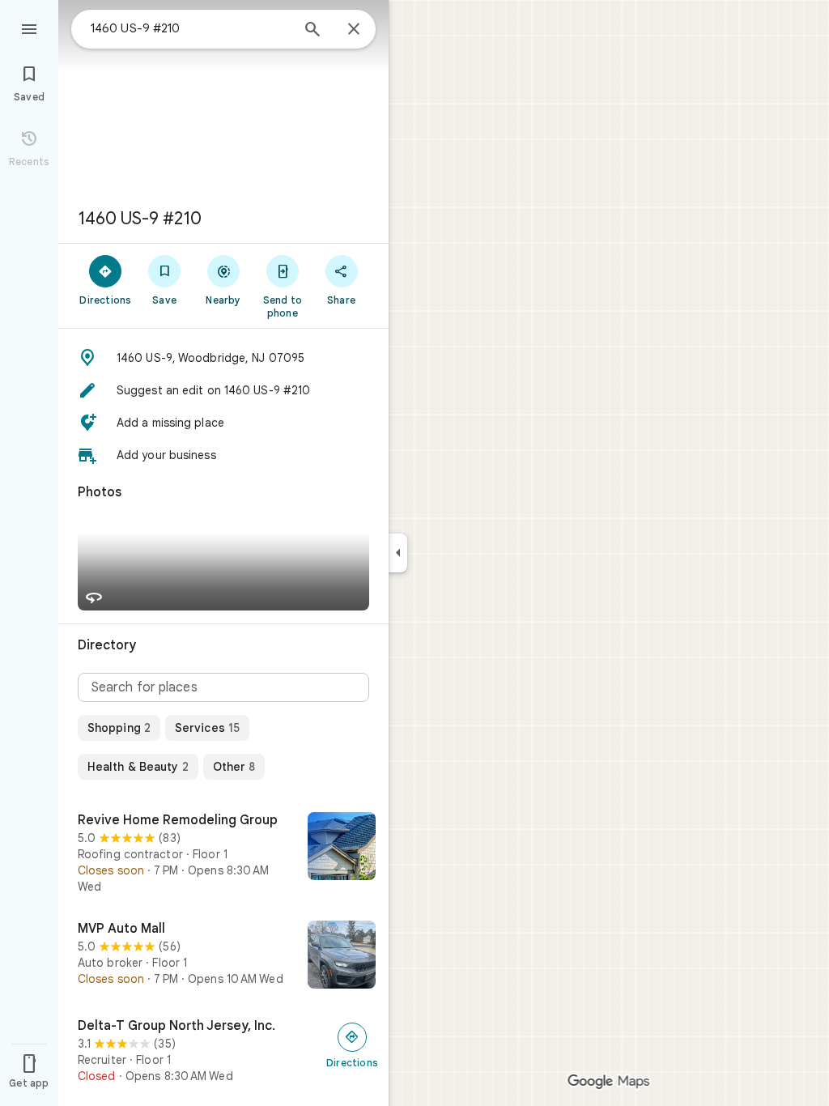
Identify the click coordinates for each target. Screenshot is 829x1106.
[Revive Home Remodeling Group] (223, 853)
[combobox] (190, 28)
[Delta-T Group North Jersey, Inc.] (223, 1051)
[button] (223, 358)
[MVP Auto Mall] (223, 956)
